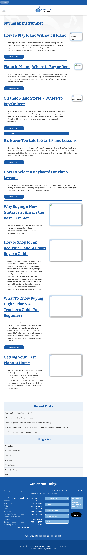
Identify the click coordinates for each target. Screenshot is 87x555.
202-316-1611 (36, 503)
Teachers (8, 460)
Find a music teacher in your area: (23, 498)
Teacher (8, 475)
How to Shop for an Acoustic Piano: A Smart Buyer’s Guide (25, 248)
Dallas (6, 506)
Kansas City (8, 514)
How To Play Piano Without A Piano (35, 35)
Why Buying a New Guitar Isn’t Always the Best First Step (24, 212)
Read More (14, 57)
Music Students (11, 470)
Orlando (7, 519)
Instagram (59, 536)
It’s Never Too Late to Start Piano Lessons (40, 140)
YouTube (48, 536)
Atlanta (7, 501)
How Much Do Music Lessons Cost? (18, 413)
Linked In (44, 536)
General (8, 456)
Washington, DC (10, 525)
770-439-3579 (36, 501)
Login (4, 2)
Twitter (40, 536)
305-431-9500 (36, 517)
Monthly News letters (13, 451)
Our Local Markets (23, 527)
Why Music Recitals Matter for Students (20, 418)
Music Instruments (12, 465)
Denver (6, 509)
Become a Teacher (38, 549)
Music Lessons (10, 446)
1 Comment (12, 133)
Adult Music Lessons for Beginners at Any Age (22, 432)
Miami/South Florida (12, 517)
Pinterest (52, 536)
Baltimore (8, 503)
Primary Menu (4, 10)
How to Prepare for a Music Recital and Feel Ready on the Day (28, 423)
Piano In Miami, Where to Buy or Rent (37, 66)
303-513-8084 (36, 509)
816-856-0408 (36, 514)
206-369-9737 (36, 522)
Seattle (6, 522)
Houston (7, 511)
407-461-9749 (36, 519)
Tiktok (56, 536)
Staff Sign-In (51, 549)
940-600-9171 (36, 506)
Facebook (36, 536)
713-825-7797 (36, 511)
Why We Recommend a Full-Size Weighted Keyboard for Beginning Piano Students (36, 427)
